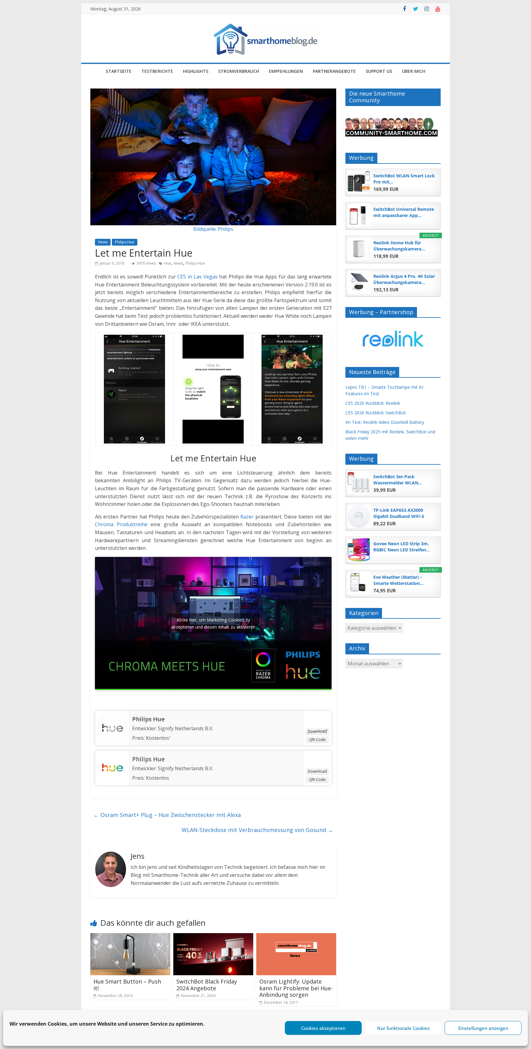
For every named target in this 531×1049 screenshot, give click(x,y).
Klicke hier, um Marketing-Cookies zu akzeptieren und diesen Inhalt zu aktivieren (213, 623)
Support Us (379, 71)
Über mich (413, 71)
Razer (247, 516)
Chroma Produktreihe (121, 524)
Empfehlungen (286, 71)
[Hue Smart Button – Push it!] (130, 936)
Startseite (119, 71)
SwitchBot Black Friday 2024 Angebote (206, 985)
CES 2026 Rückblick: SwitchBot (375, 413)
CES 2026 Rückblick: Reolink (372, 403)
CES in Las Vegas (197, 276)
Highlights (195, 71)
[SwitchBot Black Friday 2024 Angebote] (213, 936)
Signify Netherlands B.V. (185, 728)
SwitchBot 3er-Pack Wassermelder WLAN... (397, 480)
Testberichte (157, 71)
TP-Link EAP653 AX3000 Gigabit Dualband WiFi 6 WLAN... (398, 513)
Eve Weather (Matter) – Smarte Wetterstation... (398, 580)
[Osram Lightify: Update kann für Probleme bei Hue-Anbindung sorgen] (296, 936)
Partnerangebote (334, 71)
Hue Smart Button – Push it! (127, 985)
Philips (225, 229)
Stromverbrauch (238, 71)
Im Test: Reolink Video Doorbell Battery (384, 422)
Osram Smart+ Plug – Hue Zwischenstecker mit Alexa (167, 814)
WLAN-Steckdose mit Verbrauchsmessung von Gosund (257, 830)
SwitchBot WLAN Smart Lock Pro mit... (404, 179)
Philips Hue (124, 242)
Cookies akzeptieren (323, 1028)
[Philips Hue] (112, 716)
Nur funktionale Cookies (403, 1028)
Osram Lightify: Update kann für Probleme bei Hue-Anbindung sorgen (296, 988)
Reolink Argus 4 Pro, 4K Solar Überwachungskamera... (404, 279)
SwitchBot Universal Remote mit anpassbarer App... (403, 212)
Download (317, 731)
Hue (167, 263)
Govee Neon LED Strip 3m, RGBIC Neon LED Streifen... (401, 547)
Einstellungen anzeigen (483, 1028)
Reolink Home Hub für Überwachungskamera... (399, 246)
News (103, 242)
